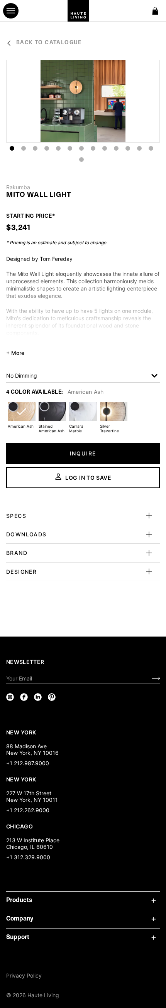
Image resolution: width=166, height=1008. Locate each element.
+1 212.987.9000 (27, 763)
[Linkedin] (38, 697)
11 (127, 148)
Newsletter (25, 662)
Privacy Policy (24, 975)
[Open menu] (11, 10)
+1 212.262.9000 (27, 810)
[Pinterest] (52, 697)
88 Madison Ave (26, 746)
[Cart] (155, 10)
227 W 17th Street (28, 793)
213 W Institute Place (32, 840)
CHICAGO (19, 826)
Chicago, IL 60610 (29, 846)
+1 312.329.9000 (28, 857)
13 (151, 148)
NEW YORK (21, 732)
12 (139, 148)
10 (116, 148)
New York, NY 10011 (32, 799)
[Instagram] (10, 697)
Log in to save (88, 477)
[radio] (21, 416)
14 (81, 159)
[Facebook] (24, 697)
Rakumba (18, 187)
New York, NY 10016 (32, 752)
